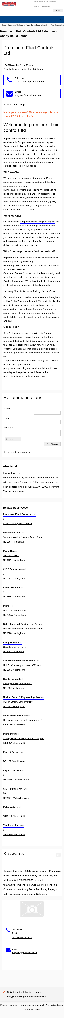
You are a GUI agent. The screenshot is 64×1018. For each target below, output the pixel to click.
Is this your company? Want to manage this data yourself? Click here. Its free (30, 114)
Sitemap (28, 1009)
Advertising (57, 1005)
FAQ (47, 1005)
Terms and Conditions (31, 1005)
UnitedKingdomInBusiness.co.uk (24, 992)
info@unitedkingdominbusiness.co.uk (26, 996)
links (37, 1009)
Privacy (4, 1005)
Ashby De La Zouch (23, 146)
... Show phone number (32, 81)
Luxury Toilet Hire (12, 473)
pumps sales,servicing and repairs (33, 150)
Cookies (14, 1005)
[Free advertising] (9, 4)
